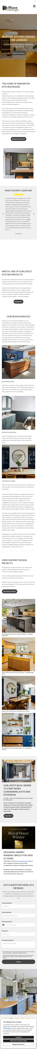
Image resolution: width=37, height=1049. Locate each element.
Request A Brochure (18, 139)
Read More (18, 301)
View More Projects (9, 591)
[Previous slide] (3, 213)
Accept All (19, 1037)
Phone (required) (7, 921)
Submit (18, 961)
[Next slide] (33, 213)
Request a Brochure (18, 53)
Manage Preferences (18, 1044)
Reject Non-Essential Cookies (18, 1040)
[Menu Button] (34, 6)
